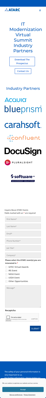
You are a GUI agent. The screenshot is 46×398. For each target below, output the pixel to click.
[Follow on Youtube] (39, 3)
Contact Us (23, 71)
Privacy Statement (29, 395)
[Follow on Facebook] (26, 3)
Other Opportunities (18, 281)
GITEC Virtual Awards (18, 267)
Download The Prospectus (22, 61)
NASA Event (14, 274)
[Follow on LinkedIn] (35, 3)
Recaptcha (10, 310)
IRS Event (12, 270)
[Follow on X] (30, 3)
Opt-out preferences (16, 395)
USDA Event (14, 278)
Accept (23, 389)
